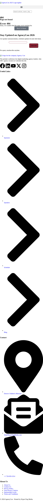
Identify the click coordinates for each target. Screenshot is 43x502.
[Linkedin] (7, 65)
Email (6, 42)
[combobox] (22, 12)
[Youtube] (13, 65)
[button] (21, 7)
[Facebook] (2, 65)
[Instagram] (24, 65)
